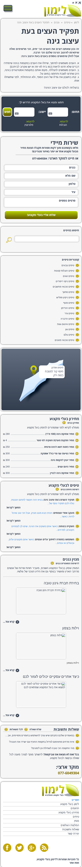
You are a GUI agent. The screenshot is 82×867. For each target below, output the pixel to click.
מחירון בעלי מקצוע (69, 812)
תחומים (75, 808)
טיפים (67, 22)
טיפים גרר (69, 313)
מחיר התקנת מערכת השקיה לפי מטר (55, 440)
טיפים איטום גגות (65, 324)
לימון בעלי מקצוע (69, 804)
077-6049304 (68, 773)
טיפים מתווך (68, 292)
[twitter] (19, 847)
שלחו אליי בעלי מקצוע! (41, 215)
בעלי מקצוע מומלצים (56, 15)
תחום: (76, 112)
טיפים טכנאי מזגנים (64, 340)
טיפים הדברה (67, 318)
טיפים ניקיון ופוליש (65, 297)
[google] (32, 847)
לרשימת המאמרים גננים (65, 563)
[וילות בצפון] (41, 647)
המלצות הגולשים (70, 825)
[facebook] (7, 847)
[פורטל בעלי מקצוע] (62, 11)
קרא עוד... (10, 622)
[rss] (44, 847)
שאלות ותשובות (70, 829)
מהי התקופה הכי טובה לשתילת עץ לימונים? (52, 748)
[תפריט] (8, 8)
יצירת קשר (73, 833)
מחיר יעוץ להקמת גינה (62, 460)
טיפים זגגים (68, 276)
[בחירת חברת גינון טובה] (41, 602)
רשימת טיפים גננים (67, 489)
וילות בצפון (70, 628)
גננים (57, 22)
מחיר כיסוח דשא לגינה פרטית (59, 447)
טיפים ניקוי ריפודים (65, 281)
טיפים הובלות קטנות (64, 270)
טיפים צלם (69, 334)
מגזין (76, 820)
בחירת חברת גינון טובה (61, 583)
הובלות (63, 125)
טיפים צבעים (68, 265)
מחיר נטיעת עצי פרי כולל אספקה (57, 453)
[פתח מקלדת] (50, 113)
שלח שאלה (33, 729)
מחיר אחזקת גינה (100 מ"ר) (59, 434)
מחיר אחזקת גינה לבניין (62, 473)
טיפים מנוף (68, 302)
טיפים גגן (69, 329)
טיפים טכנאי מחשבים (63, 286)
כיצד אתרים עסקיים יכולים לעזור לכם (51, 677)
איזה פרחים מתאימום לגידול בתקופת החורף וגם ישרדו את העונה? (41, 741)
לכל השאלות (14, 729)
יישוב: (42, 112)
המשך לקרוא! (13, 507)
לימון (76, 22)
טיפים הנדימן (67, 308)
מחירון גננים (71, 423)
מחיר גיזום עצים (66, 466)
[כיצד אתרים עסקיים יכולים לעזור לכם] (41, 696)
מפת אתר (74, 862)
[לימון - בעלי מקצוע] (60, 790)
